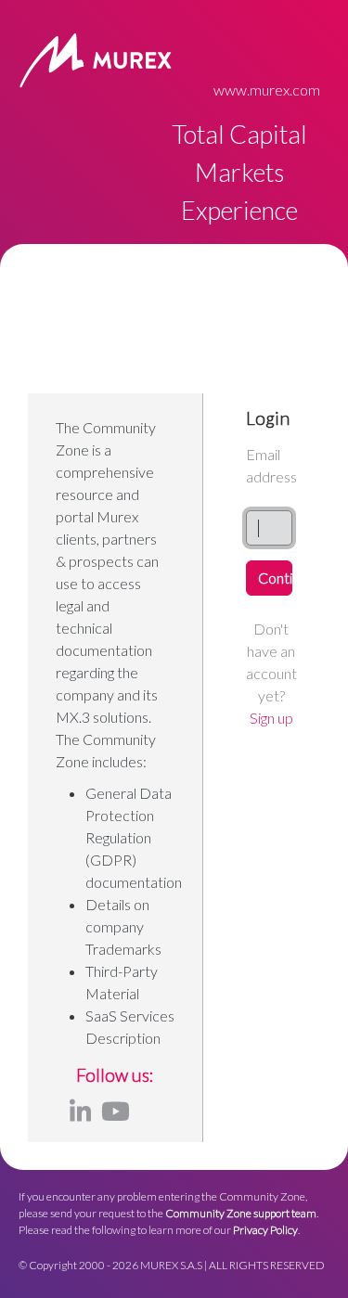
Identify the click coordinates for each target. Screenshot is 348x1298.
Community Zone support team (240, 1213)
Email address (271, 465)
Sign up (271, 717)
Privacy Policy (265, 1230)
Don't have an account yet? (271, 673)
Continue (275, 577)
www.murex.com (266, 89)
